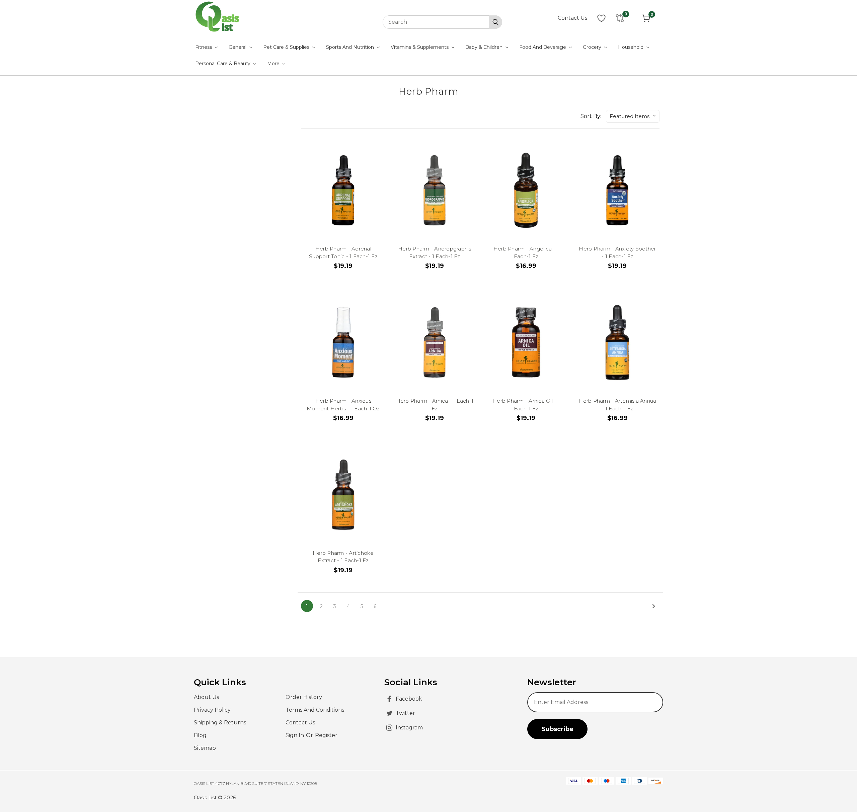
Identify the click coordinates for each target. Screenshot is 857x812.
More (274, 64)
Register (326, 735)
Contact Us (572, 18)
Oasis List (205, 797)
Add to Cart (346, 209)
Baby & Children (484, 47)
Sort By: (590, 116)
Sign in (295, 735)
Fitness (204, 47)
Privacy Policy (212, 710)
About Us (206, 697)
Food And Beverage (543, 47)
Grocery (593, 47)
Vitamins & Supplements (420, 47)
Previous (839, 790)
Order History (304, 697)
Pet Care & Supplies (287, 47)
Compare (343, 178)
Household (631, 47)
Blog (200, 735)
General (238, 47)
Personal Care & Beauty (223, 64)
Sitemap (205, 748)
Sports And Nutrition (350, 47)
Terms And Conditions (315, 710)
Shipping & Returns (220, 722)
